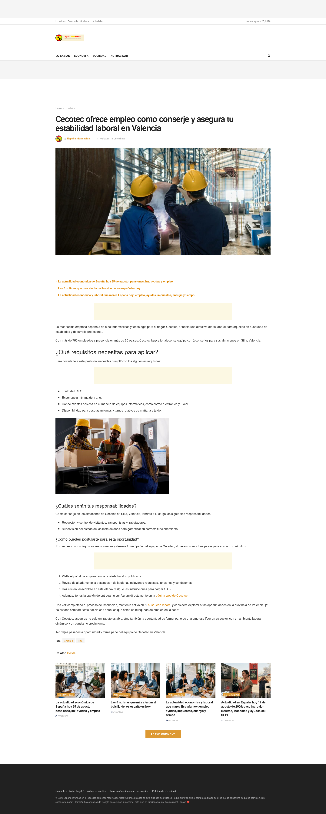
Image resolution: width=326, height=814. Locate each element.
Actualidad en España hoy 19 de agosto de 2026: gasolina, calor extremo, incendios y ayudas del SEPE (243, 708)
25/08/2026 (62, 715)
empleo (68, 640)
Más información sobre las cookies (129, 791)
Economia (73, 21)
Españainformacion (78, 138)
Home (58, 108)
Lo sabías (60, 21)
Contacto (60, 791)
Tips (80, 640)
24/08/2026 (117, 711)
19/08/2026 (228, 720)
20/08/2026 (173, 720)
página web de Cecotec (172, 595)
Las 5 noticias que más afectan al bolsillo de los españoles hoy (99, 288)
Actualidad (97, 21)
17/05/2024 (103, 138)
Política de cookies (96, 791)
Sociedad (85, 21)
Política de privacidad (164, 791)
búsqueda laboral (159, 605)
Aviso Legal (75, 791)
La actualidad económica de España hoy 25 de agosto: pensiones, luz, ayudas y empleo (115, 281)
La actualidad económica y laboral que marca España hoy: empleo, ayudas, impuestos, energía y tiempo (126, 295)
